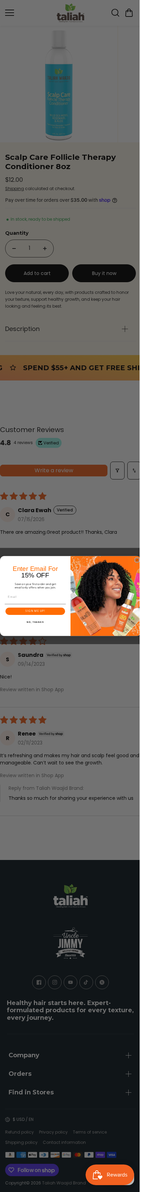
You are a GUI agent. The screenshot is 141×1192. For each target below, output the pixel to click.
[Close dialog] (135, 560)
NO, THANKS (33, 622)
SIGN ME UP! (33, 611)
